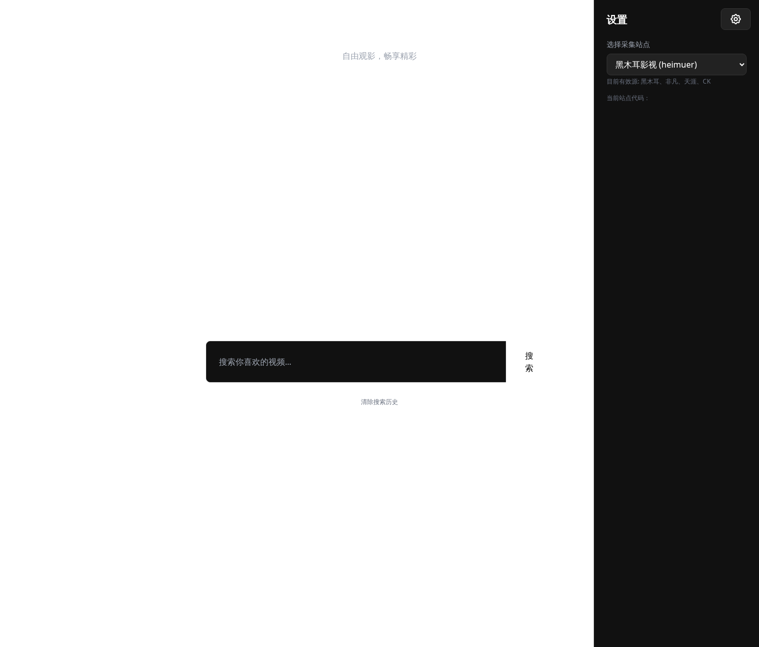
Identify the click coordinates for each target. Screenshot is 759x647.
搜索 (529, 362)
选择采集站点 (628, 44)
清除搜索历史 (379, 402)
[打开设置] (736, 19)
